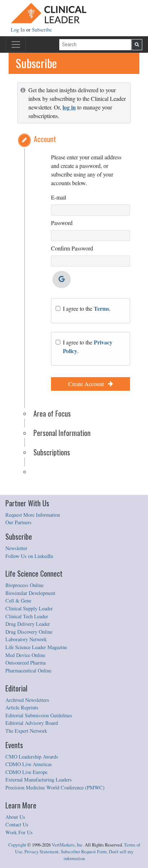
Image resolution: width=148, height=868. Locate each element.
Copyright (17, 845)
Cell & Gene (18, 600)
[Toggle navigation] (16, 44)
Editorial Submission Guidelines (38, 715)
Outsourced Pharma (25, 662)
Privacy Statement (41, 852)
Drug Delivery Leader (27, 623)
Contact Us (16, 824)
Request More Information (32, 514)
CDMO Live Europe (26, 772)
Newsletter (16, 548)
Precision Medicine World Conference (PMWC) (55, 787)
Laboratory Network (26, 639)
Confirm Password (72, 248)
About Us (15, 816)
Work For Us (19, 832)
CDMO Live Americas (28, 764)
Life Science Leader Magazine (36, 647)
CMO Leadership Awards (31, 756)
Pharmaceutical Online (28, 670)
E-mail (58, 197)
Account (45, 138)
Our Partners (18, 522)
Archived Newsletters (27, 699)
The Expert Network (26, 730)
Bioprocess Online (24, 585)
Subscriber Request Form (84, 852)
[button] (24, 140)
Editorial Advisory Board (31, 722)
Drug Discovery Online (28, 631)
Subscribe (42, 29)
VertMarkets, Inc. (68, 845)
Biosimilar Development (30, 593)
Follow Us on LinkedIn (29, 556)
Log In (18, 29)
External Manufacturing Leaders (38, 779)
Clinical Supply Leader (29, 608)
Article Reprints (21, 707)
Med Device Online (25, 655)
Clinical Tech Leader (26, 616)
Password (62, 222)
